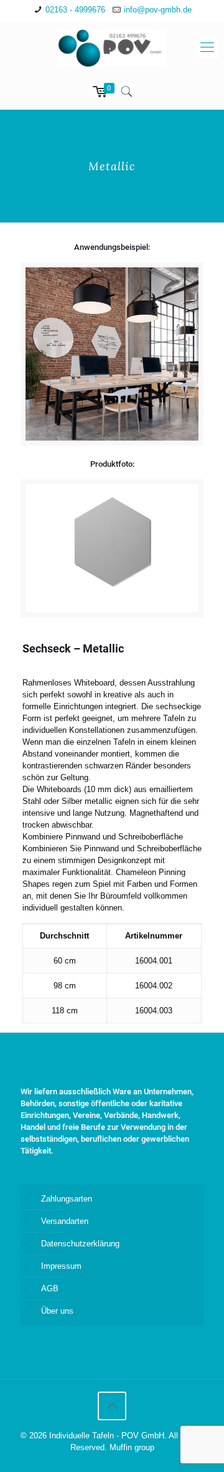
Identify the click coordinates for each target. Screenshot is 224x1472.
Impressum (61, 1266)
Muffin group (132, 1447)
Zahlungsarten (66, 1198)
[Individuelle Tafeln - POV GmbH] (112, 47)
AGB (49, 1288)
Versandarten (64, 1221)
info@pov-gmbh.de (158, 9)
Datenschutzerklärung (80, 1243)
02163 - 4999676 (75, 9)
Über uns (57, 1311)
